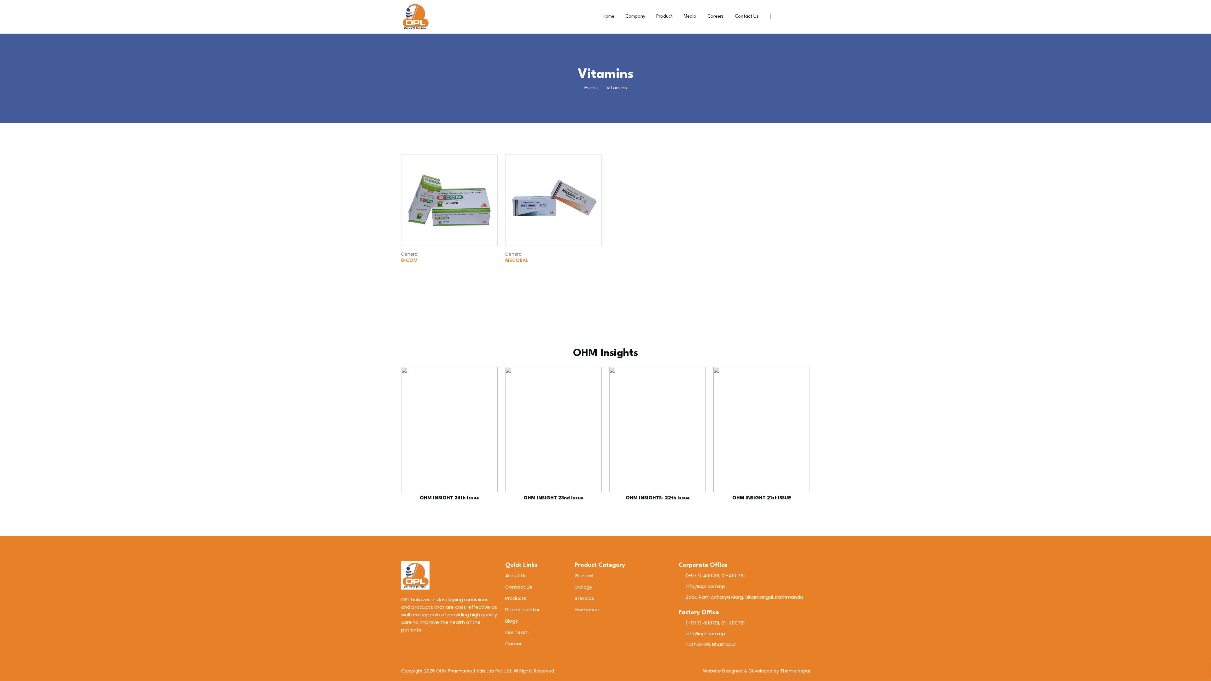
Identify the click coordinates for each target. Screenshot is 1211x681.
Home (608, 16)
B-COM (409, 261)
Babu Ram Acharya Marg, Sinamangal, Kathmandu (744, 597)
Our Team (517, 632)
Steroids (584, 598)
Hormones (587, 609)
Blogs (511, 621)
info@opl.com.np (705, 586)
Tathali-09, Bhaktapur (711, 644)
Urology (583, 587)
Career (513, 643)
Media (690, 16)
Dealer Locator (522, 609)
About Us (516, 575)
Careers (715, 16)
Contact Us (747, 16)
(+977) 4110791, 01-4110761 (715, 575)
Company (635, 16)
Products (515, 598)
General (584, 575)
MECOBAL (516, 261)
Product (664, 16)
